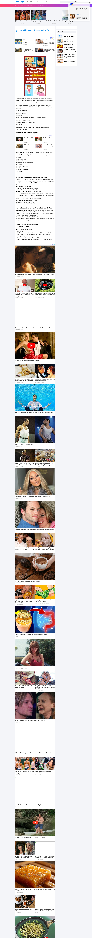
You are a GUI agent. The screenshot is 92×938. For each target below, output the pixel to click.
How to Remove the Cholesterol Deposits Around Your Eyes (69, 61)
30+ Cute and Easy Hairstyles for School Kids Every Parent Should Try (69, 56)
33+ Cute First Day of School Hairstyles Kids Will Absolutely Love (70, 51)
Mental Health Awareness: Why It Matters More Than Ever (29, 5)
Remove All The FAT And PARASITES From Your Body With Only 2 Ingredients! (69, 46)
